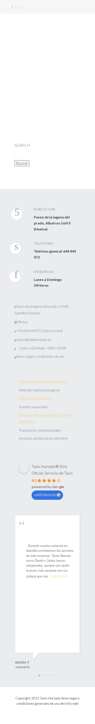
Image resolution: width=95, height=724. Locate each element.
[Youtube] (22, 7)
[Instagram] (19, 7)
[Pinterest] (16, 7)
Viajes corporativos (35, 398)
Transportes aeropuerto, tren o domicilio (45, 418)
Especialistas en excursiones (43, 381)
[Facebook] (12, 7)
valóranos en (45, 494)
